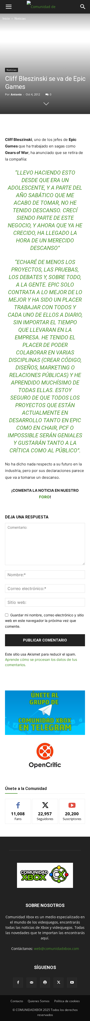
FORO (44, 497)
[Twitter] (37, 124)
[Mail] (31, 983)
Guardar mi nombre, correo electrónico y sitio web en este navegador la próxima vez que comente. (44, 620)
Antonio (16, 94)
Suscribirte (72, 802)
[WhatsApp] (49, 124)
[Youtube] (72, 983)
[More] (72, 124)
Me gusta (18, 802)
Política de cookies (67, 1001)
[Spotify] (45, 983)
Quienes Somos (39, 1001)
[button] (8, 7)
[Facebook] (26, 124)
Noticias (20, 18)
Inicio (6, 18)
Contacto (16, 1001)
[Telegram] (60, 124)
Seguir (45, 802)
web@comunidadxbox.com (56, 948)
